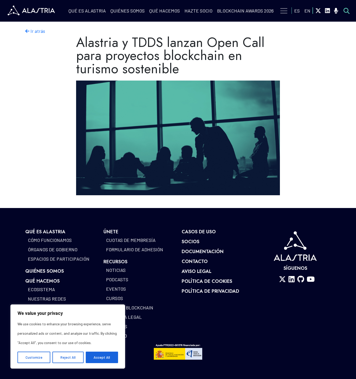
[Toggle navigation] (284, 11)
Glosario (116, 336)
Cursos (114, 298)
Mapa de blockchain (129, 307)
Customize (34, 357)
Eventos (116, 289)
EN (307, 11)
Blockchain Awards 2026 (245, 11)
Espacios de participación (58, 259)
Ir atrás (37, 31)
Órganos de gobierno (52, 249)
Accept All (102, 357)
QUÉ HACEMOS (164, 11)
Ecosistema (41, 289)
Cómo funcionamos (50, 240)
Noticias (116, 270)
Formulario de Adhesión (134, 249)
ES (297, 11)
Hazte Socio (198, 11)
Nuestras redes (47, 299)
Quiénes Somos (128, 11)
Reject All (68, 357)
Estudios (116, 326)
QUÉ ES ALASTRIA (87, 11)
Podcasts (117, 279)
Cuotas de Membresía (131, 240)
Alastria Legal (124, 317)
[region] (67, 336)
